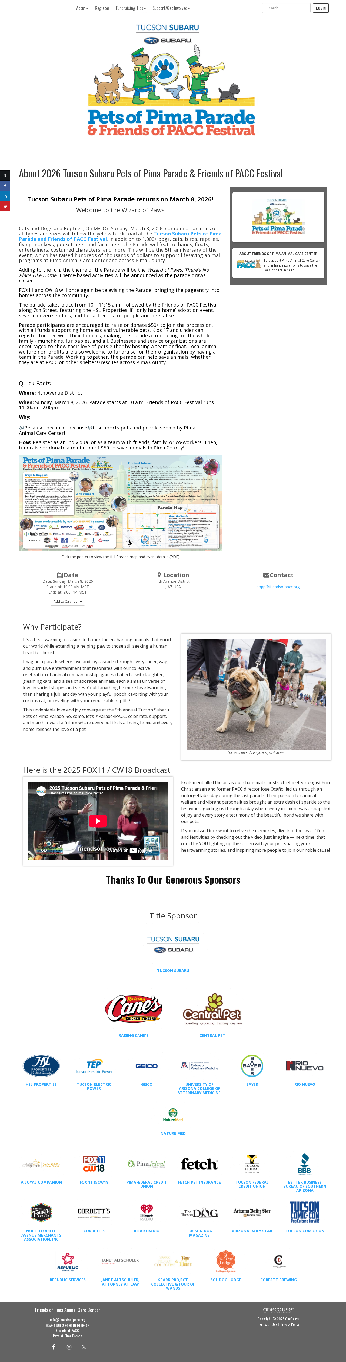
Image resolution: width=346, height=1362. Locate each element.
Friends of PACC (67, 1330)
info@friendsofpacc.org (67, 1319)
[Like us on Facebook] (52, 1347)
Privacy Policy (289, 1324)
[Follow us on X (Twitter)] (84, 1347)
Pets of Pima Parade (67, 1335)
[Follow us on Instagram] (67, 1347)
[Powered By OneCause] (278, 1310)
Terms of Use (267, 1324)
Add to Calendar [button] (67, 601)
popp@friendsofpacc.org (278, 586)
